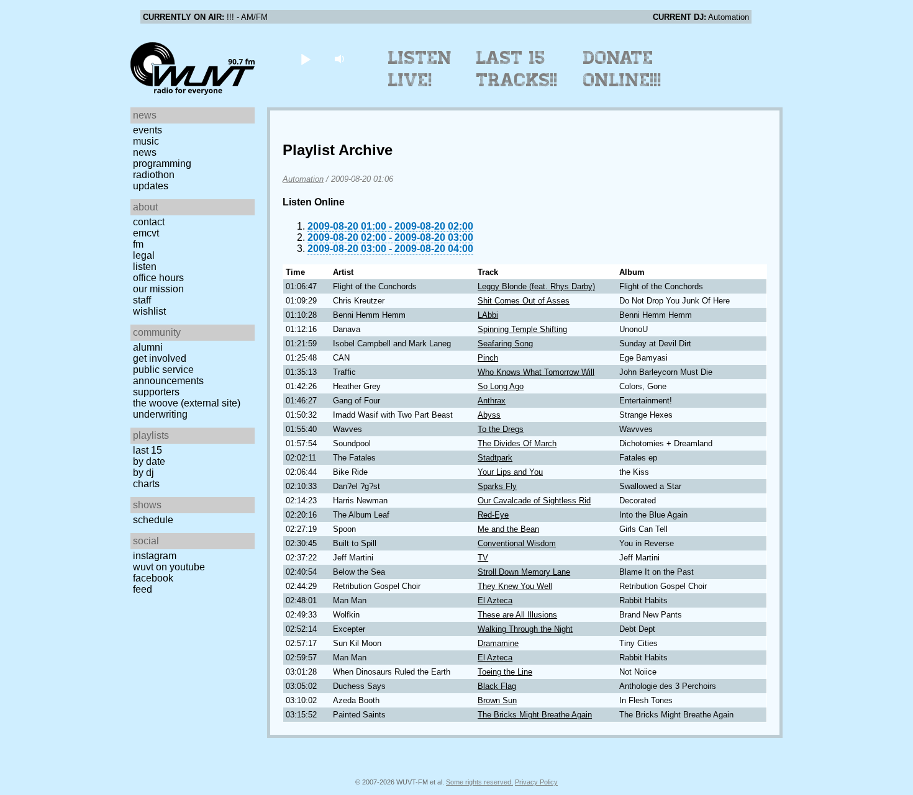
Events (147, 130)
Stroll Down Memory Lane (524, 572)
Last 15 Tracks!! (517, 69)
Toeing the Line (505, 671)
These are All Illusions (517, 614)
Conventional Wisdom (517, 543)
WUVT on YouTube (169, 567)
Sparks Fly (497, 486)
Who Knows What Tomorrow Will (536, 372)
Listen (145, 266)
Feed (142, 589)
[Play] (305, 59)
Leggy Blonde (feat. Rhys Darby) (536, 286)
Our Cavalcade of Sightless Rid (534, 500)
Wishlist (149, 311)
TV (483, 557)
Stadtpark (495, 457)
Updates (150, 186)
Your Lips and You (510, 472)
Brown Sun (497, 700)
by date (149, 461)
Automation (303, 179)
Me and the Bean (508, 529)
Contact (149, 222)
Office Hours (158, 277)
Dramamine (498, 643)
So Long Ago (501, 386)
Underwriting (160, 414)
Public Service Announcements (168, 375)
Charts (146, 483)
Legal (144, 255)
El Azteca (495, 600)
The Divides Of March (517, 443)
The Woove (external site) (186, 403)
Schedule (153, 519)
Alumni (148, 347)
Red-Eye (493, 514)
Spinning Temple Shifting (522, 329)
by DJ (143, 472)
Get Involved (159, 358)
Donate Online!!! (622, 69)
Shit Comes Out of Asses (524, 300)
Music (146, 141)
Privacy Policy (536, 782)
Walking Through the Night (525, 629)
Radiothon (154, 174)
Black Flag (497, 686)
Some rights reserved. (479, 782)
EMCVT (146, 233)
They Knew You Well (515, 586)
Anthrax (492, 400)
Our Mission (158, 289)
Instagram (154, 555)
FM (138, 244)
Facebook (153, 578)
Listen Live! (420, 69)
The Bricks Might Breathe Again (535, 714)
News (145, 152)
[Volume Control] (341, 59)
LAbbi (488, 315)
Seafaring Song (505, 343)
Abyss (489, 415)
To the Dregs (501, 429)
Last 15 (147, 450)
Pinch (488, 357)
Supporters (156, 392)
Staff (142, 300)
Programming (162, 163)
